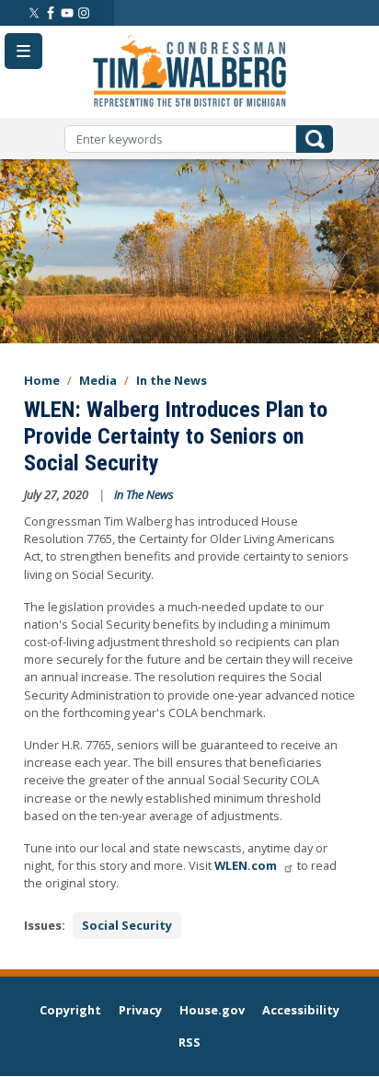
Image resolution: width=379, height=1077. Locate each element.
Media (98, 380)
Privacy (140, 1010)
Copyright (70, 1010)
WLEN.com (245, 865)
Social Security (127, 925)
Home (42, 380)
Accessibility (300, 1010)
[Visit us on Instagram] (83, 13)
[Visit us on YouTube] (67, 13)
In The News (144, 494)
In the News (171, 380)
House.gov (212, 1010)
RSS (189, 1042)
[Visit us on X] (34, 13)
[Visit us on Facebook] (50, 13)
